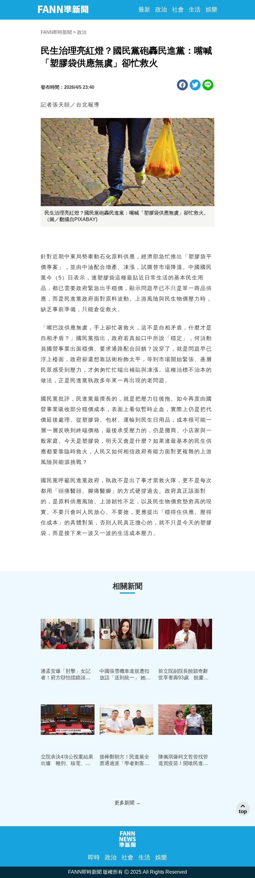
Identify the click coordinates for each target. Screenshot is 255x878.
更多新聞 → (127, 802)
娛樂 (211, 9)
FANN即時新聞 (56, 32)
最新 (144, 9)
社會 (178, 9)
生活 (195, 9)
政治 (161, 9)
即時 (94, 857)
